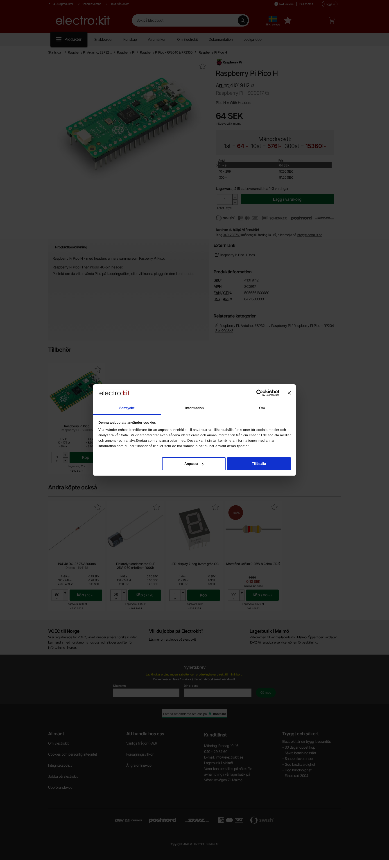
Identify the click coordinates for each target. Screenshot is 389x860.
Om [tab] (262, 408)
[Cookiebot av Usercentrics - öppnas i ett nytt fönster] (259, 392)
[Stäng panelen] (289, 392)
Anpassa (191, 464)
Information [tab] (194, 408)
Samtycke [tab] (127, 408)
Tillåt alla (259, 464)
